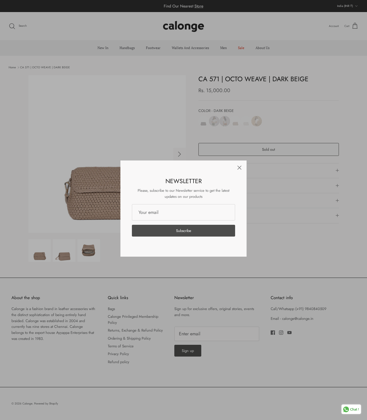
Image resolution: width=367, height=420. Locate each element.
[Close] (239, 167)
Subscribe (183, 230)
